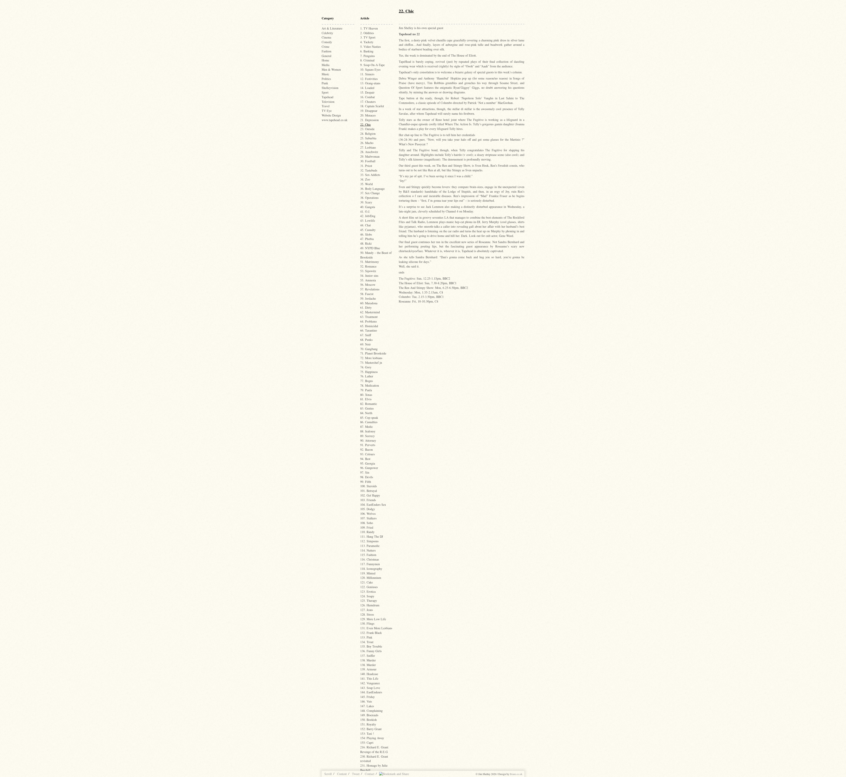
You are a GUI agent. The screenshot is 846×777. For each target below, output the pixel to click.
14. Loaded (367, 88)
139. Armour (368, 669)
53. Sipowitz (368, 271)
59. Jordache (368, 298)
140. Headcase (369, 674)
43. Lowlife (367, 220)
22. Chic (365, 124)
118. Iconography (371, 569)
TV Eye (327, 111)
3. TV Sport (367, 37)
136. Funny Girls (371, 651)
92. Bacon (366, 449)
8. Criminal (367, 60)
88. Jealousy (367, 431)
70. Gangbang (369, 349)
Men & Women (331, 69)
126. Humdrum (369, 605)
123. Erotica (368, 591)
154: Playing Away (372, 738)
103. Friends (368, 500)
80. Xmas (366, 395)
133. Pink (366, 637)
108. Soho (366, 523)
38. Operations (369, 198)
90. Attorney (368, 440)
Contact (369, 774)
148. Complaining (371, 711)
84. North (366, 413)
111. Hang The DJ (371, 536)
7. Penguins (367, 56)
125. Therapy (368, 600)
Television (328, 102)
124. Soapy (367, 596)
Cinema (326, 37)
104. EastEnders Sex (373, 504)
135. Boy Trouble (371, 646)
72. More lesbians (371, 358)
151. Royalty (368, 724)
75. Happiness (369, 372)
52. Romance (368, 266)
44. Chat (365, 225)
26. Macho (366, 143)
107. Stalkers (368, 518)
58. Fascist (366, 294)
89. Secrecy (367, 436)
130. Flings (367, 623)
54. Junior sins (369, 275)
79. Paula (366, 390)
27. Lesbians (368, 147)
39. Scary (366, 202)
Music (325, 74)
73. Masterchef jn (371, 362)
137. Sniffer (367, 655)
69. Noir (365, 344)
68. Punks (366, 340)
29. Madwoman (370, 156)
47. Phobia (367, 239)
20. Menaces (368, 115)
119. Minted (367, 573)
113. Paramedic (370, 546)
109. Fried (366, 527)
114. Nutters (368, 550)
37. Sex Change (370, 193)
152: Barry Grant (371, 729)
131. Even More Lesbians (376, 628)
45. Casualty (368, 230)
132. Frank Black (371, 633)
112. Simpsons (369, 541)
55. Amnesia (368, 280)
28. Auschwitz (369, 152)
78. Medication (369, 385)
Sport (325, 92)
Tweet (356, 774)
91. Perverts (367, 445)
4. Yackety (366, 42)
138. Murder (368, 660)
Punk (325, 83)
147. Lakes (367, 706)
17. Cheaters (368, 102)
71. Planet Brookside (373, 353)
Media (325, 65)
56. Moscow (367, 284)
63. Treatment (369, 317)
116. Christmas (369, 559)
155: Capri (366, 742)
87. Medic (366, 426)
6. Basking (366, 51)
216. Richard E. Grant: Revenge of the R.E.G (374, 749)
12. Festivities (369, 79)
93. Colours (367, 454)
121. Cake (366, 582)
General (326, 56)
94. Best (365, 459)
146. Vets (366, 701)
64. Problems (368, 321)
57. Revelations (369, 289)
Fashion (326, 51)
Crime (325, 46)
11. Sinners (367, 74)
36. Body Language (372, 188)
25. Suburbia (368, 138)
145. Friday (367, 697)
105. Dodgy (367, 509)
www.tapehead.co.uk (334, 120)
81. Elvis (365, 399)
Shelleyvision (330, 88)
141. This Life (369, 678)
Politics (326, 79)
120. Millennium (370, 578)
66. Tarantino (368, 330)
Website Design (331, 115)
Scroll (328, 774)
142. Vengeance (370, 683)
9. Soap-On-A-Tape (372, 65)
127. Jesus (366, 610)
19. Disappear (368, 111)
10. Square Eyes (370, 69)
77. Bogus (366, 381)
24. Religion (368, 133)
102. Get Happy (370, 495)
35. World (366, 184)
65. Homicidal (369, 326)
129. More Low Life (373, 619)
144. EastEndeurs (371, 692)
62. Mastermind (370, 312)
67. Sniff (365, 335)
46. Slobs (366, 234)
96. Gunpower (369, 468)
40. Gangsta (367, 207)
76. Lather (366, 376)
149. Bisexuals (369, 715)
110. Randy (367, 532)
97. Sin (364, 472)
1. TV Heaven (369, 28)
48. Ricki (366, 243)
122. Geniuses (369, 587)
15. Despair (367, 92)
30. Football (367, 161)
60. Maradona (368, 303)
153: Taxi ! (367, 733)
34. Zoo (365, 179)
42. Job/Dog (367, 216)
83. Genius (367, 408)
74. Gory (365, 367)
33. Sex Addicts (370, 175)
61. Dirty (366, 307)
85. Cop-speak (369, 417)
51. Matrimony (369, 262)
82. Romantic (368, 404)
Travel (326, 106)
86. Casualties (368, 422)
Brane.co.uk (516, 774)
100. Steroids (368, 486)
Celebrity (327, 33)
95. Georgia (367, 463)
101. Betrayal (368, 491)
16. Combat (367, 97)
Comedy (327, 42)
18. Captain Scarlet (372, 106)
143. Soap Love (370, 688)
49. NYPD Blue (370, 248)
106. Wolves (368, 513)
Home (325, 60)
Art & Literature (332, 28)
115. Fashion (368, 555)
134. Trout (366, 642)
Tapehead (327, 97)
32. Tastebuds (368, 170)
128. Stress (367, 614)
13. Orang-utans (370, 83)
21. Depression (369, 120)
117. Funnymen (370, 564)
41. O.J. (365, 211)
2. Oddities (367, 33)
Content (342, 774)
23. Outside (367, 129)
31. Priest (366, 166)
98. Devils (366, 477)
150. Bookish (368, 720)
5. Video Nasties (370, 46)
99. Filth (365, 482)
